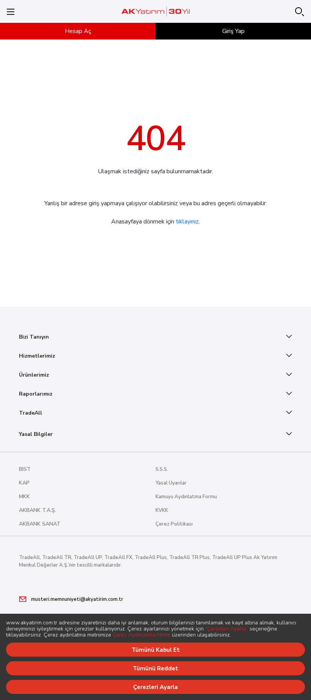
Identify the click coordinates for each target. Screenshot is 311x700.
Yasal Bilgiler (36, 434)
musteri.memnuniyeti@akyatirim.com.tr (77, 599)
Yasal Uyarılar (171, 483)
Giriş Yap (233, 31)
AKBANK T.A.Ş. (37, 510)
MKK (24, 496)
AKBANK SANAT (39, 523)
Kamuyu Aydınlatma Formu (186, 496)
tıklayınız (187, 221)
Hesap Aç (78, 31)
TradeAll (30, 413)
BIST (25, 469)
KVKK (162, 510)
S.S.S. (162, 469)
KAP (24, 482)
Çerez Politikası (174, 524)
